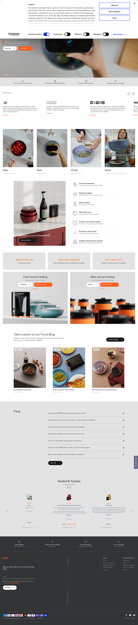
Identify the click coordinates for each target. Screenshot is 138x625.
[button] (129, 93)
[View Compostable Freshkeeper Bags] (29, 497)
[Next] (131, 511)
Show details (118, 34)
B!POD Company (107, 567)
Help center (126, 560)
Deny (114, 18)
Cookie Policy (40, 618)
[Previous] (6, 511)
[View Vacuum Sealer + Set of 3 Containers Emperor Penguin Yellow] (108, 497)
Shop (104, 560)
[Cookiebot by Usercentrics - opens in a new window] (14, 34)
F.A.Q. (124, 563)
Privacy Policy (15, 583)
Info (25, 618)
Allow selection (114, 12)
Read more (6, 115)
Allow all (114, 5)
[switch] (67, 34)
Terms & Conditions (128, 567)
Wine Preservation (108, 565)
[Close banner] (134, 3)
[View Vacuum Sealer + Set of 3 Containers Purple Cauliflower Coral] (69, 497)
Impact (105, 569)
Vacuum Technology (108, 563)
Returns (125, 569)
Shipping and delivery (129, 565)
